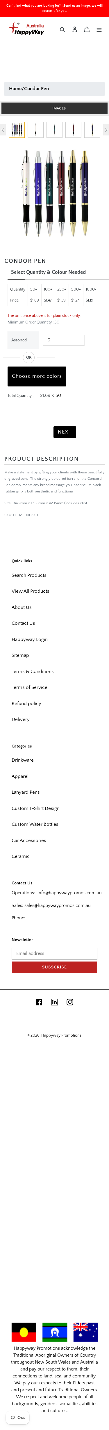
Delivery (21, 719)
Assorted (19, 340)
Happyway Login (30, 639)
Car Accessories (29, 840)
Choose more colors (37, 376)
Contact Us (23, 623)
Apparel (20, 776)
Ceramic (21, 856)
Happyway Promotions (61, 1035)
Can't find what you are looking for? (33, 6)
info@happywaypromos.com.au (69, 892)
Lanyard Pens (26, 792)
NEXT (65, 432)
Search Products (29, 575)
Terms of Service (29, 687)
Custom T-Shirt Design (36, 808)
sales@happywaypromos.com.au (57, 905)
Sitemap (20, 655)
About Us (22, 607)
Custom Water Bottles (35, 824)
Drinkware (23, 760)
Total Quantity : (20, 395)
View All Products (30, 591)
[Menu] (99, 29)
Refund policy (26, 703)
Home (15, 88)
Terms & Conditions (33, 671)
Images (59, 108)
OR (28, 357)
